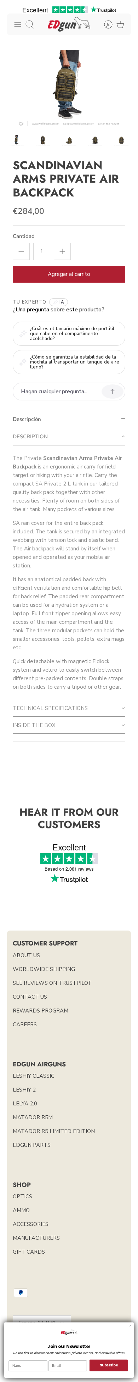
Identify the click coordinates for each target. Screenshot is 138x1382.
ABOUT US (26, 955)
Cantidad (24, 236)
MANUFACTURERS (36, 1238)
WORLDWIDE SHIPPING (44, 969)
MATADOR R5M (33, 1117)
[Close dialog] (130, 1325)
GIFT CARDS (29, 1251)
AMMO (21, 1210)
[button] (69, 436)
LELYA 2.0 (25, 1103)
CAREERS (25, 1024)
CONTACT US (30, 996)
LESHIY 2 (24, 1089)
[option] (69, 89)
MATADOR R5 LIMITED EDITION (54, 1131)
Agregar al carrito (69, 274)
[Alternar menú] (17, 24)
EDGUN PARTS (32, 1145)
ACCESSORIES (30, 1224)
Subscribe (109, 1365)
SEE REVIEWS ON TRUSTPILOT (52, 983)
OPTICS (22, 1196)
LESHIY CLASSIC (33, 1075)
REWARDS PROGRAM (40, 1010)
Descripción (27, 419)
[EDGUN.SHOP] (69, 24)
